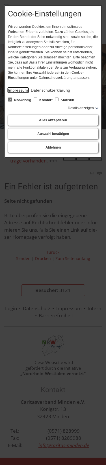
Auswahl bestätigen (53, 134)
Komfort (45, 100)
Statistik (67, 100)
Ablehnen (53, 147)
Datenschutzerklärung (50, 90)
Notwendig (22, 100)
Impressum (18, 90)
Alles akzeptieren (53, 120)
